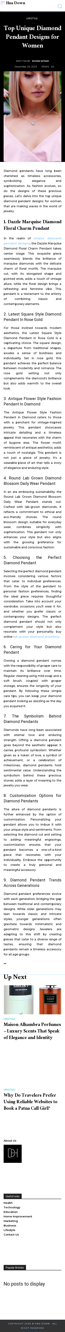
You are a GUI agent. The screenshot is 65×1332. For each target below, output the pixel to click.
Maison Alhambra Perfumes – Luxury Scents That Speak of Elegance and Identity (32, 1031)
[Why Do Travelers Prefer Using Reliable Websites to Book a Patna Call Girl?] (32, 1070)
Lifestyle (32, 18)
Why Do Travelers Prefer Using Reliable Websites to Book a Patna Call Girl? (30, 1102)
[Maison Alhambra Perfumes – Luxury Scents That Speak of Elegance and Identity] (32, 999)
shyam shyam (40, 61)
